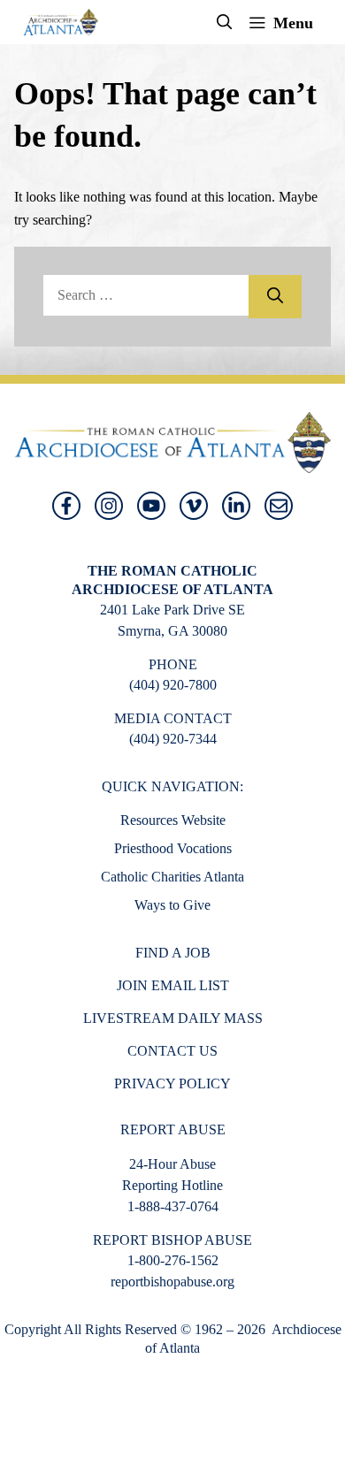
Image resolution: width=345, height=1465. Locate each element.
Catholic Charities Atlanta (172, 876)
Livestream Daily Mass (173, 1018)
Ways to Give (172, 904)
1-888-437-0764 (172, 1206)
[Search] (275, 296)
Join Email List (173, 985)
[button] (225, 22)
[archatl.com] (60, 22)
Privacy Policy (172, 1083)
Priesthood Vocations (173, 848)
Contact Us (172, 1050)
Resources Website (173, 820)
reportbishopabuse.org (172, 1281)
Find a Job (173, 952)
